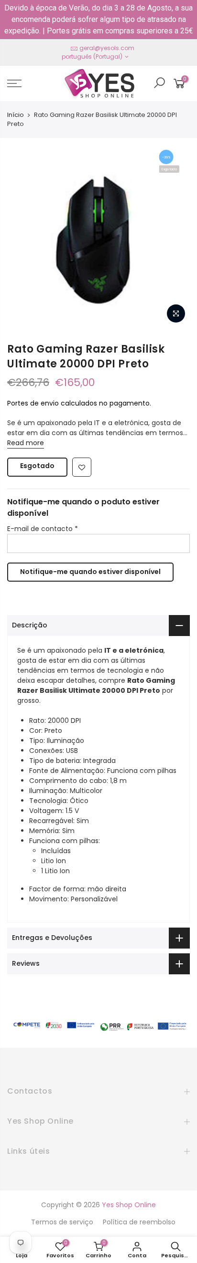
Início (15, 115)
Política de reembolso (139, 1222)
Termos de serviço (62, 1222)
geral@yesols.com (106, 48)
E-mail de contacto (42, 528)
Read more (25, 443)
